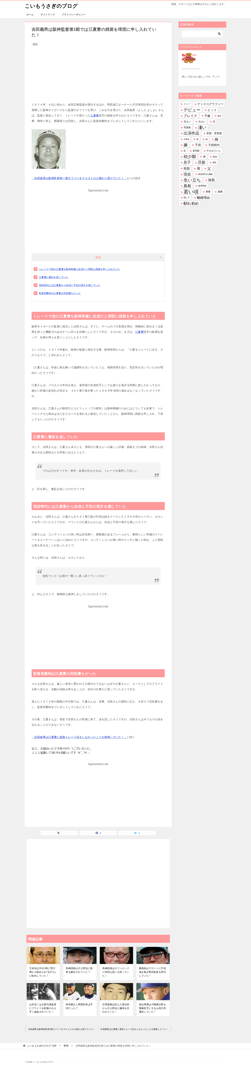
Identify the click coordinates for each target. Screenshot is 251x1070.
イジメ (187, 104)
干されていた (214, 150)
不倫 (207, 115)
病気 (211, 180)
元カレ (202, 121)
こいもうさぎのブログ (51, 6)
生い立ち (192, 180)
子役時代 (214, 145)
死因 (187, 168)
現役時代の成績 (205, 174)
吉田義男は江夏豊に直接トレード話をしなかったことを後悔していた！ (134, 1029)
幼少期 (190, 156)
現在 (187, 174)
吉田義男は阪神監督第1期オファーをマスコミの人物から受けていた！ (61, 1029)
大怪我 (186, 139)
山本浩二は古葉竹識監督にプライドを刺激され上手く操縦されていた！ (42, 1008)
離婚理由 (203, 197)
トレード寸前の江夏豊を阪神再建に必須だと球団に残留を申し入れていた (79, 269)
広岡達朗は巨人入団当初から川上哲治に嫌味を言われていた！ (115, 1008)
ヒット (212, 110)
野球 (35, 44)
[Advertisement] (98, 72)
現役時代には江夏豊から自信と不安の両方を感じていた (69, 285)
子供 (198, 145)
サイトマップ (47, 14)
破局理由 (202, 186)
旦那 (201, 162)
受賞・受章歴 (214, 133)
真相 (187, 186)
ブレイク (190, 116)
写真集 (187, 127)
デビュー (192, 110)
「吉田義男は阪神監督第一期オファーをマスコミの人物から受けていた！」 (79, 178)
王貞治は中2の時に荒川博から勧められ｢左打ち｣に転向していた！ (42, 972)
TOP (42, 1045)
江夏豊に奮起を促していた (53, 277)
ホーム (30, 14)
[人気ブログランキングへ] (189, 61)
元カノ (187, 121)
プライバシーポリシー (74, 14)
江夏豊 (94, 115)
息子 (187, 162)
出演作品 (191, 133)
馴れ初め (191, 203)
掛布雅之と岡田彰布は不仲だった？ (79, 1006)
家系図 (196, 151)
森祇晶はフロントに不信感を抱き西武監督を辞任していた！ (152, 972)
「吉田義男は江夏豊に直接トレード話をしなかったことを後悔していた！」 (79, 737)
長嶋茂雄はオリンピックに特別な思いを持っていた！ (115, 972)
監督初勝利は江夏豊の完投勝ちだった (60, 293)
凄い (202, 127)
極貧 (214, 162)
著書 (208, 191)
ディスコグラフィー (210, 104)
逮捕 (220, 191)
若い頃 (191, 191)
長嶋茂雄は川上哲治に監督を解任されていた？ (79, 970)
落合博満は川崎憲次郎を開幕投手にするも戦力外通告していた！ (152, 1008)
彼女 (215, 156)
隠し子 (187, 198)
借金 (219, 116)
